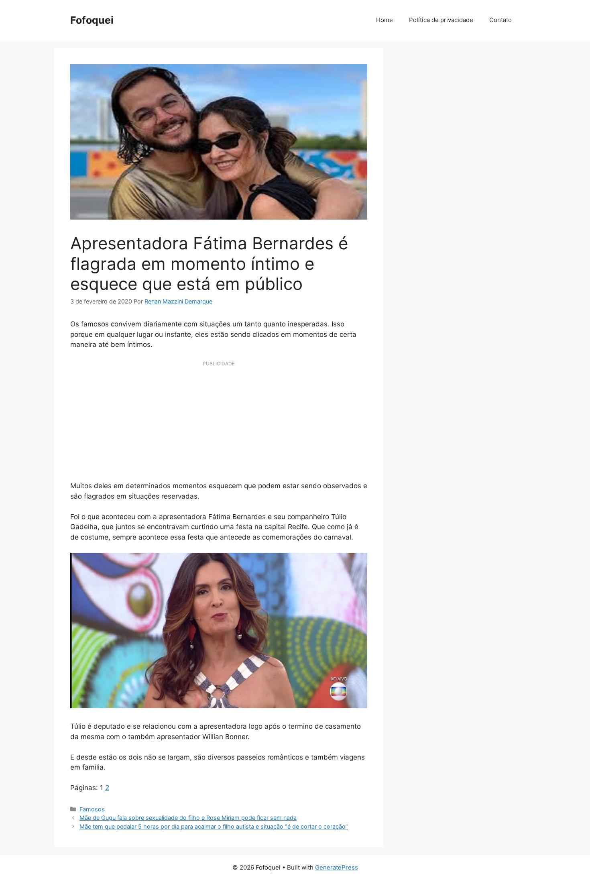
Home (384, 20)
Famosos (92, 809)
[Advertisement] (218, 425)
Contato (500, 20)
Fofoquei (92, 20)
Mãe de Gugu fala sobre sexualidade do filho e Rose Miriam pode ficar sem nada (188, 817)
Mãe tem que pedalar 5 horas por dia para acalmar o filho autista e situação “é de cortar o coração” (213, 826)
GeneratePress (336, 867)
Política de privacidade (441, 20)
